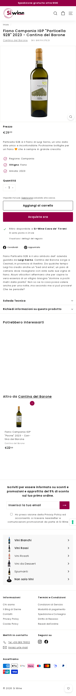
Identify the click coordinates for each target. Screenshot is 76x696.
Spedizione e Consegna (52, 614)
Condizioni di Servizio (50, 604)
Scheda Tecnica (14, 300)
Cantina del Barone (15, 40)
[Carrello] (63, 13)
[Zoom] (71, 117)
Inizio (6, 24)
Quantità (9, 180)
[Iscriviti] (64, 505)
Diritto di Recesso (48, 618)
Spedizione (27, 197)
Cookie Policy (10, 623)
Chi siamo (9, 604)
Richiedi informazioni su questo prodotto (32, 309)
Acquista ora (38, 217)
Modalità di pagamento (52, 609)
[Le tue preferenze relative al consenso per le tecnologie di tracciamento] (72, 522)
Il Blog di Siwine (12, 609)
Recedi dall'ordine (48, 623)
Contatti (7, 614)
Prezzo (8, 126)
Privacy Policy (53, 514)
